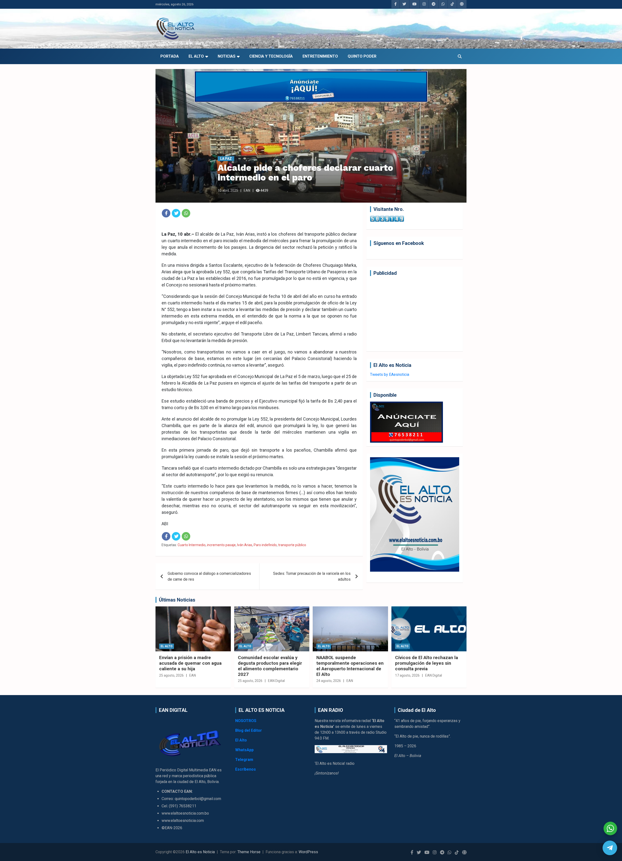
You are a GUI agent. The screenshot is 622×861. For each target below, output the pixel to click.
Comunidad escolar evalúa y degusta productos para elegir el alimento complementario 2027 (270, 666)
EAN (247, 190)
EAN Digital (276, 681)
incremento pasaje (221, 545)
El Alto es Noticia (200, 852)
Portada (169, 56)
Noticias (226, 56)
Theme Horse (248, 852)
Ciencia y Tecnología (271, 56)
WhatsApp (244, 750)
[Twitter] (176, 213)
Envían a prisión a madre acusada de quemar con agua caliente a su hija (190, 663)
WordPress (308, 852)
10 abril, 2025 (228, 190)
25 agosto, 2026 (171, 675)
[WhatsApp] (186, 213)
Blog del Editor (248, 730)
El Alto (196, 56)
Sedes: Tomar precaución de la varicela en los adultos (312, 576)
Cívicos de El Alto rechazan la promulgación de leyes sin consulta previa (426, 663)
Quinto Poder (362, 56)
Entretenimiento (320, 56)
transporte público (292, 545)
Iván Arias (244, 545)
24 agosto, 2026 (328, 681)
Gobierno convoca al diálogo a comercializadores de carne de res (209, 576)
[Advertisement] (414, 314)
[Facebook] (166, 213)
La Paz (226, 159)
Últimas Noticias (177, 600)
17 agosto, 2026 (407, 675)
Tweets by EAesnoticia (389, 374)
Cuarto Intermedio (192, 545)
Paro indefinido (265, 545)
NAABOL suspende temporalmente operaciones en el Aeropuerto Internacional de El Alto (350, 666)
